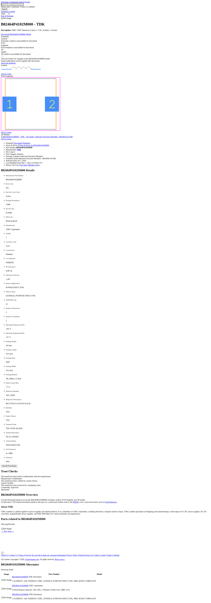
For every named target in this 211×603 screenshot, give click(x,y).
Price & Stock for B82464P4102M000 (33, 145)
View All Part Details (9, 466)
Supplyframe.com (32, 559)
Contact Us (13, 555)
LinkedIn (115, 555)
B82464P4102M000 (20, 577)
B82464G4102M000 (20, 586)
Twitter (109, 555)
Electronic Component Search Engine (15, 2)
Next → (11, 531)
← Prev (4, 531)
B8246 (75, 502)
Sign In (4, 16)
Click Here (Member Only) (29, 165)
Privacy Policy (72, 555)
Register (10, 16)
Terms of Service (24, 555)
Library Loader (100, 555)
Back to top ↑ (60, 559)
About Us (5, 555)
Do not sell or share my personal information (49, 555)
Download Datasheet (22, 143)
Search (4, 9)
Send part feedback (8, 63)
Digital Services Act (86, 555)
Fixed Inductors (111, 502)
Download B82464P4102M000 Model (16, 34)
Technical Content (8, 11)
